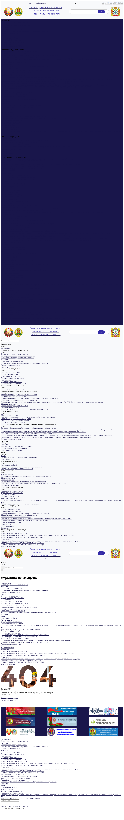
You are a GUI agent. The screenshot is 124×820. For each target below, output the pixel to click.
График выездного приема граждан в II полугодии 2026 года (26, 148)
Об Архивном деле (8, 113)
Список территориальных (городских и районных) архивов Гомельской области (34, 118)
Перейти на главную (9, 698)
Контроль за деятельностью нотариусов (17, 92)
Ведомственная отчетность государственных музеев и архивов (27, 111)
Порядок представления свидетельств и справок (21, 105)
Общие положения (8, 126)
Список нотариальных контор (13, 96)
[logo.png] (115, 12)
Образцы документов (10, 61)
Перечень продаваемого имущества (16, 72)
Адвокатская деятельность (12, 124)
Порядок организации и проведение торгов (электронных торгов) (28, 70)
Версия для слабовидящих (36, 3)
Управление (6, 174)
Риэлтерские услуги (9, 129)
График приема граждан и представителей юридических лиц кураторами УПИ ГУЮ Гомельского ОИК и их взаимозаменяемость (54, 59)
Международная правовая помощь (15, 74)
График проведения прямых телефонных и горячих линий (25, 140)
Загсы (3, 98)
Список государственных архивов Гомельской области (23, 116)
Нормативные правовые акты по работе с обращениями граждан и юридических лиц (36, 146)
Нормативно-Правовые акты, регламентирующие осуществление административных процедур (40, 164)
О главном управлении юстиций (14, 22)
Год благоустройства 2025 (11, 46)
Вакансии (5, 155)
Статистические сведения (11, 89)
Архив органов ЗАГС (9, 103)
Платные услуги (7, 115)
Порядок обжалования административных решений (22, 166)
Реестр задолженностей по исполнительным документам (24, 66)
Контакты (4, 35)
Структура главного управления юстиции (18, 24)
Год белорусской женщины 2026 (14, 48)
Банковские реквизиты (10, 65)
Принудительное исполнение (13, 53)
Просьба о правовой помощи (13, 76)
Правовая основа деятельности (14, 29)
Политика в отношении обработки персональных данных (24, 31)
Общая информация (9, 39)
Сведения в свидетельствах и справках (17, 107)
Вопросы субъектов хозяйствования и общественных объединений (28, 77)
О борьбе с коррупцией (11, 37)
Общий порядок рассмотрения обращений (19, 142)
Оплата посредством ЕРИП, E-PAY (14, 63)
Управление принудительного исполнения (19, 52)
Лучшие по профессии (10, 33)
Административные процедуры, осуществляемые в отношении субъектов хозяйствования (38, 159)
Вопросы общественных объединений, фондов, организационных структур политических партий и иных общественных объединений (56, 79)
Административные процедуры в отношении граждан (23, 161)
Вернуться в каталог (9, 700)
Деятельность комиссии (11, 40)
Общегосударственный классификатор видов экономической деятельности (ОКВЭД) (36, 83)
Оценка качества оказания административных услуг (22, 168)
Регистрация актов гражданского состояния (19, 100)
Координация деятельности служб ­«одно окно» (20, 135)
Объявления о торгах (9, 68)
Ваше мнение (6, 152)
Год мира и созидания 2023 (12, 42)
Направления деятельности (12, 203)
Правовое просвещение (11, 150)
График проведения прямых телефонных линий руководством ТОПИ (29, 55)
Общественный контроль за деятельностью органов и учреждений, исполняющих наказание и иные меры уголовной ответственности (56, 85)
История (4, 28)
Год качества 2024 (8, 44)
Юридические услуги (10, 127)
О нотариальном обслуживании (14, 94)
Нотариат (4, 90)
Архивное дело (7, 109)
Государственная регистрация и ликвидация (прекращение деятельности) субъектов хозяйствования (43, 81)
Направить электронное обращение (16, 144)
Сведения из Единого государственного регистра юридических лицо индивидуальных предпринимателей (46, 87)
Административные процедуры (14, 311)
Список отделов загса (9, 102)
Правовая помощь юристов (12, 122)
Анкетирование (7, 153)
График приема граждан (11, 139)
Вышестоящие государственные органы (17, 26)
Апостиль (5, 163)
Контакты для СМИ (8, 324)
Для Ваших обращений (10, 290)
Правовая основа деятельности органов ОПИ (19, 57)
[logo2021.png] (13, 11)
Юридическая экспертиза (11, 120)
